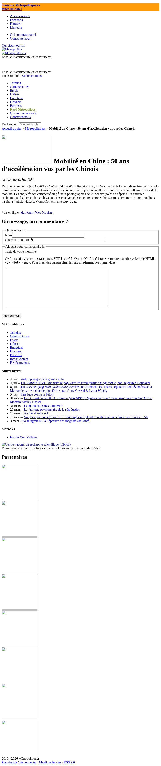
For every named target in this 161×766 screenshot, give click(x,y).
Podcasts (16, 355)
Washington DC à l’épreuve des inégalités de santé (55, 421)
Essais (14, 340)
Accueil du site (11, 128)
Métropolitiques (35, 128)
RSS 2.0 (69, 762)
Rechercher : (10, 124)
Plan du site (9, 762)
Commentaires (19, 336)
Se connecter (27, 762)
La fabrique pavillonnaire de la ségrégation (52, 409)
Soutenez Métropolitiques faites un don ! (21, 7)
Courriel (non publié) (19, 239)
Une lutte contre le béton (37, 394)
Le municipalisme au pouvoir (43, 405)
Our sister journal (13, 45)
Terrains (15, 332)
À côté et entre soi (36, 413)
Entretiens (16, 347)
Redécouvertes (20, 362)
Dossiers (15, 351)
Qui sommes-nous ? (23, 113)
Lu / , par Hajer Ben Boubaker (85, 383)
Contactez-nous (20, 117)
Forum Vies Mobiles (23, 437)
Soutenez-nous (32, 76)
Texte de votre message (20, 251)
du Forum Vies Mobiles (36, 212)
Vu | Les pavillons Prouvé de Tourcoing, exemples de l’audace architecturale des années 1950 (86, 417)
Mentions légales (50, 762)
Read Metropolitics (22, 109)
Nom (8, 235)
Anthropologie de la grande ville (42, 379)
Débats (14, 343)
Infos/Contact (19, 359)
